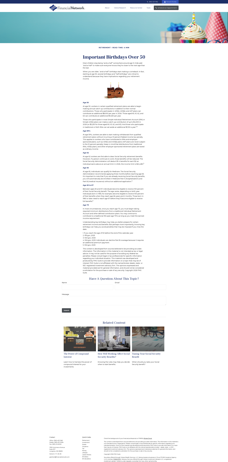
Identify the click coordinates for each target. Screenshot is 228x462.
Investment (86, 442)
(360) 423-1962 (153, 2)
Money (84, 450)
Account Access (171, 2)
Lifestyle (84, 452)
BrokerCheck (148, 438)
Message (65, 294)
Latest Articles (86, 455)
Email (117, 283)
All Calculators (86, 459)
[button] (107, 8)
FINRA (115, 459)
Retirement (86, 440)
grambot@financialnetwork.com (59, 457)
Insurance (85, 446)
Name (64, 283)
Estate (84, 444)
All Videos (85, 457)
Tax (83, 448)
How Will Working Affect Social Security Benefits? (114, 355)
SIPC (119, 459)
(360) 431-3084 (59, 442)
